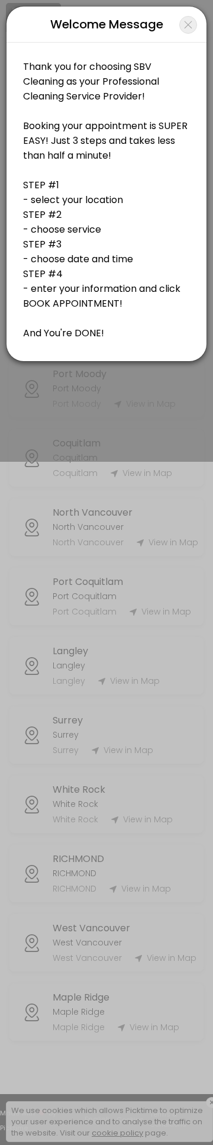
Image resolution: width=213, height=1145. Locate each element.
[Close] (188, 25)
